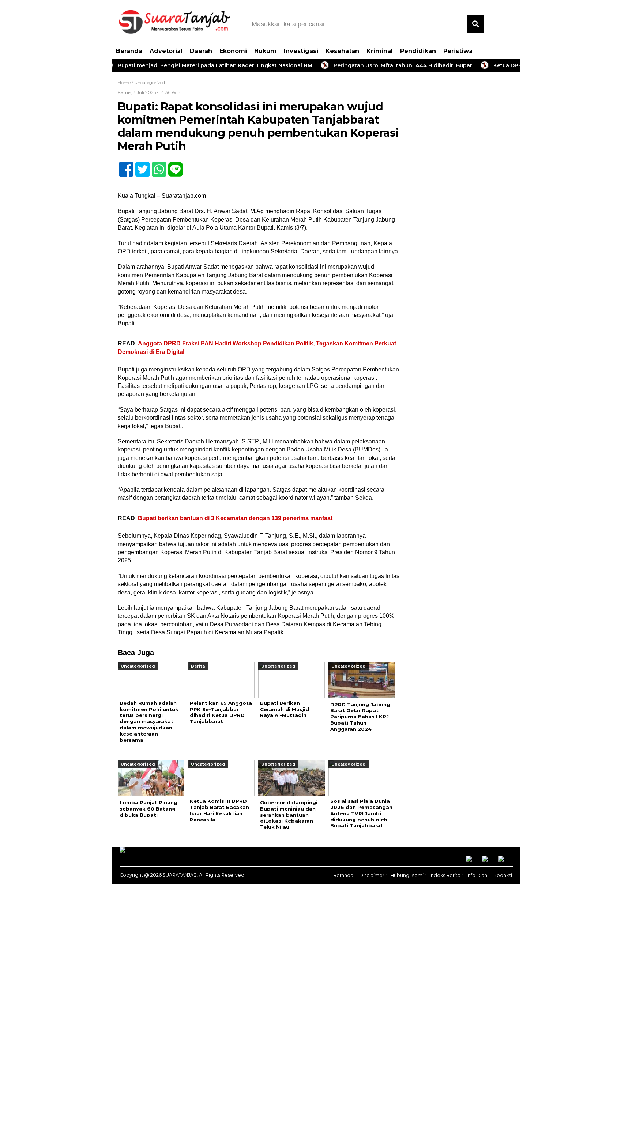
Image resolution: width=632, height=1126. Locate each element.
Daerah (201, 51)
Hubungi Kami (407, 875)
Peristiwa (458, 51)
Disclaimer (372, 875)
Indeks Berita (445, 875)
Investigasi (301, 51)
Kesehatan (342, 51)
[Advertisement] (465, 193)
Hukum (265, 51)
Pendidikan (418, 51)
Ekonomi (233, 51)
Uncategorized (149, 82)
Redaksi (502, 875)
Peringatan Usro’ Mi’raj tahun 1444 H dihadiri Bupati (384, 65)
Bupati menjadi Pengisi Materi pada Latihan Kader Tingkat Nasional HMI (196, 65)
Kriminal (379, 51)
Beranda (129, 51)
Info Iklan (477, 875)
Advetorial (166, 51)
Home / (126, 82)
